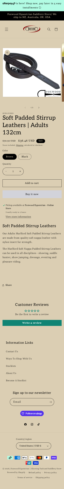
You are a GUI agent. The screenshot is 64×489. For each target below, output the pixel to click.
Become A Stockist (16, 380)
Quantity (7, 164)
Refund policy (35, 472)
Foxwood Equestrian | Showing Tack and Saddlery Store (36, 469)
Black (25, 156)
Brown (9, 156)
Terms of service (24, 477)
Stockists (11, 366)
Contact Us (12, 351)
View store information (18, 216)
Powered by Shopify (16, 472)
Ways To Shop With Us (19, 358)
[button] (6, 29)
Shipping (19, 145)
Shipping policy (43, 477)
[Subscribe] (50, 402)
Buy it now (32, 194)
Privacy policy (50, 472)
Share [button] (9, 285)
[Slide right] (39, 107)
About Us (11, 373)
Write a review (32, 322)
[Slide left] (25, 107)
